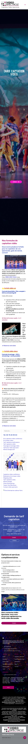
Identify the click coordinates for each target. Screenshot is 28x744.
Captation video (7, 697)
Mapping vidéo (7, 478)
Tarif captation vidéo (9, 444)
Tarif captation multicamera (11, 442)
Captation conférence (8, 664)
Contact (16, 666)
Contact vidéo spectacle (10, 487)
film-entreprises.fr (20, 702)
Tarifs (4, 669)
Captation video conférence (11, 474)
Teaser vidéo (5, 661)
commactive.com (19, 703)
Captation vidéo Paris (19, 659)
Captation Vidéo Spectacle (10, 7)
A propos (5, 659)
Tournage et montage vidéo (11, 446)
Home (4, 656)
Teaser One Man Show (9, 485)
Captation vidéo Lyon (19, 656)
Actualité (14, 697)
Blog (16, 664)
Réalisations (17, 661)
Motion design (7, 481)
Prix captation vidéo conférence (12, 438)
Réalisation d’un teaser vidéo (11, 476)
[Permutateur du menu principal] (25, 4)
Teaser (19, 698)
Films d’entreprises (9, 483)
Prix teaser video (8, 440)
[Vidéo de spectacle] (3, 638)
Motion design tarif (9, 449)
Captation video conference (9, 698)
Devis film (15, 699)
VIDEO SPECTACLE (9, 701)
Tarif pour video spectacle (11, 447)
